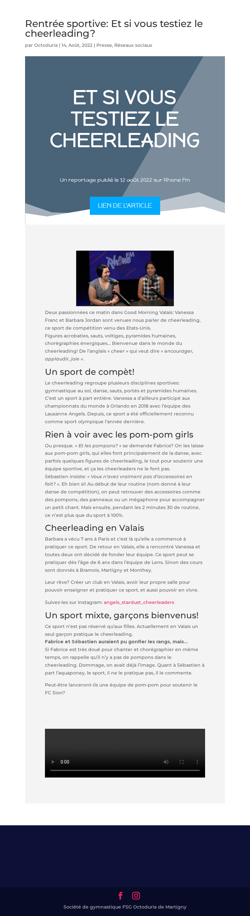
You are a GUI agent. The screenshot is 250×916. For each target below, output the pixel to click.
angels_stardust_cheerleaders (139, 602)
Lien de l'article (125, 206)
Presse (104, 45)
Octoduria (46, 45)
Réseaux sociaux (133, 45)
